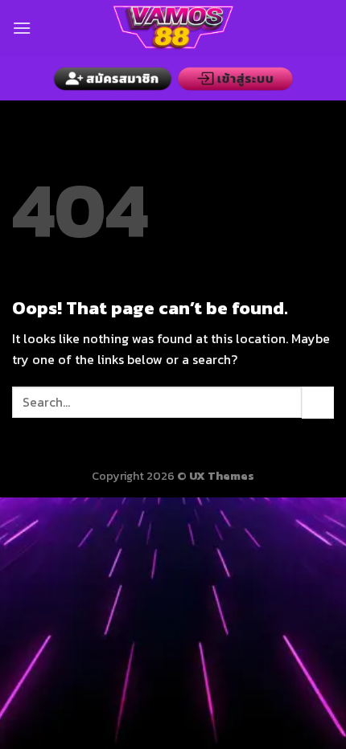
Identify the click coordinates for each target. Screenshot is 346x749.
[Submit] (318, 402)
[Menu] (21, 27)
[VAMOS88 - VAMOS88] (173, 28)
